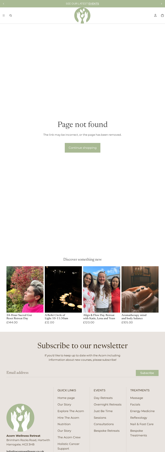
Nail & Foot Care (142, 424)
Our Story (64, 404)
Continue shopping (83, 148)
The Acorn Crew (69, 437)
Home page (66, 398)
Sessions (100, 417)
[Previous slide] (3, 3)
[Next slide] (161, 3)
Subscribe (147, 373)
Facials (135, 404)
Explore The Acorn (71, 411)
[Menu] (3, 15)
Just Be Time (103, 411)
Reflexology (138, 417)
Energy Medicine (142, 411)
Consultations (104, 424)
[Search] (10, 15)
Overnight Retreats (107, 404)
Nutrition (64, 424)
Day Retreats (103, 398)
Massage (136, 398)
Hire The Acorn (68, 417)
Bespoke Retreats (107, 431)
